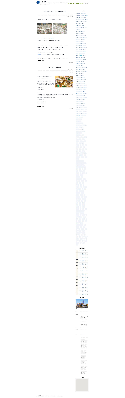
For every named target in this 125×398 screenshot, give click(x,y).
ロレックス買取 (78, 135)
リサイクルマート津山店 (79, 123)
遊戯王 (80, 218)
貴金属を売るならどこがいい (80, 210)
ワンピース (77, 137)
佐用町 (85, 141)
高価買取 (86, 240)
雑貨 (80, 236)
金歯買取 (82, 228)
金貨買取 (80, 230)
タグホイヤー (81, 73)
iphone (84, 17)
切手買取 (77, 147)
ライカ (81, 113)
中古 (76, 139)
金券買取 (77, 226)
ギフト (84, 49)
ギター (77, 49)
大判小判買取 (78, 157)
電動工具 (77, 238)
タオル (77, 73)
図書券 (77, 155)
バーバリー (81, 85)
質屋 (70, 72)
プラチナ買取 (85, 97)
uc (82, 23)
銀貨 (84, 234)
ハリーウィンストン (79, 91)
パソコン (82, 87)
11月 (85, 254)
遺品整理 (84, 218)
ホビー (86, 109)
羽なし (77, 204)
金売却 (84, 226)
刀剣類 (83, 145)
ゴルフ (84, 55)
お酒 (76, 45)
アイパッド (77, 27)
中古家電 (83, 139)
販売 (83, 208)
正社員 (80, 188)
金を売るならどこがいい (79, 224)
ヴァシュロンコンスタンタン (80, 31)
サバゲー (77, 59)
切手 (85, 145)
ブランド (82, 101)
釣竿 (79, 234)
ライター (85, 113)
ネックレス (83, 83)
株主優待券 (84, 186)
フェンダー (77, 95)
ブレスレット (81, 107)
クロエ (80, 53)
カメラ (77, 47)
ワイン (83, 135)
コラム (74, 6)
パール (85, 85)
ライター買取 (78, 115)
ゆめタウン (77, 113)
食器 (86, 238)
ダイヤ (50, 70)
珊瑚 (81, 196)
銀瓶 (82, 234)
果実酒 (81, 186)
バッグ (85, 87)
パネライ (84, 89)
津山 (85, 188)
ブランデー (77, 101)
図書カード (77, 153)
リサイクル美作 (84, 125)
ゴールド (44, 70)
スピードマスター (78, 67)
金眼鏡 (86, 228)
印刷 (43, 106)
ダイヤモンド (78, 71)
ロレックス (77, 131)
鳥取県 (77, 244)
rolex (85, 21)
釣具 (76, 234)
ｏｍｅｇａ (77, 21)
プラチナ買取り (78, 99)
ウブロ (85, 35)
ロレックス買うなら (79, 133)
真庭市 (80, 198)
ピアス (81, 93)
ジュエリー (47, 70)
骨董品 (80, 240)
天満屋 (86, 157)
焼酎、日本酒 (78, 196)
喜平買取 (83, 151)
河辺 (82, 188)
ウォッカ (81, 35)
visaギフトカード (78, 25)
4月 (83, 250)
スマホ (77, 69)
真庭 (76, 198)
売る (85, 155)
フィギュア (84, 93)
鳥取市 (83, 242)
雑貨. (82, 236)
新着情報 (47, 6)
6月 (87, 250)
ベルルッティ (78, 109)
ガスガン (84, 45)
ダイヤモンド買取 (83, 71)
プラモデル (83, 99)
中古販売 (81, 141)
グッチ (77, 53)
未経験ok (77, 186)
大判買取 (82, 157)
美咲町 (80, 202)
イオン (86, 27)
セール (80, 69)
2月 (80, 250)
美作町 (77, 202)
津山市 (67, 70)
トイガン (83, 81)
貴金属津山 (77, 212)
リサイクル (80, 117)
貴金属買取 (82, 212)
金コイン (79, 220)
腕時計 (80, 204)
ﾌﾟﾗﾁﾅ (81, 97)
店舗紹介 (71, 6)
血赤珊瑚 (77, 206)
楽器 (76, 188)
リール (77, 117)
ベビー (85, 107)
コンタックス (83, 57)
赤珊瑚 (77, 218)
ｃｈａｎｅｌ (78, 17)
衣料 (80, 206)
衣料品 (83, 206)
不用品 (81, 137)
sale (76, 23)
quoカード (82, 21)
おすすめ (81, 43)
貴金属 (68, 16)
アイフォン (82, 27)
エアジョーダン (82, 37)
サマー (81, 59)
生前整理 (85, 196)
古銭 (85, 149)
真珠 (76, 200)
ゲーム (83, 53)
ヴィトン (77, 35)
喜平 (80, 151)
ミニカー (80, 111)
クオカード (84, 51)
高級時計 (77, 242)
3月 (82, 250)
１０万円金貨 (78, 15)
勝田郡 (80, 149)
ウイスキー (77, 33)
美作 (82, 200)
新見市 (77, 182)
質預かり (62, 6)
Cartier (86, 15)
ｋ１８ (39, 70)
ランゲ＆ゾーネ (83, 115)
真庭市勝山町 (84, 198)
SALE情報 (80, 6)
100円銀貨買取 (83, 13)
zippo (83, 25)
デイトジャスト (83, 77)
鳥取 (80, 242)
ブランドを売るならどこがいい (80, 103)
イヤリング (77, 29)
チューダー (82, 75)
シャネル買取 (78, 61)
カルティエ (85, 47)
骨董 (76, 240)
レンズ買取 (82, 129)
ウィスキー (82, 33)
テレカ (85, 79)
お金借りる (80, 45)
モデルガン (84, 111)
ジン (81, 65)
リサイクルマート (63, 70)
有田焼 (81, 184)
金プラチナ (81, 222)
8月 (80, 251)
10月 (84, 254)
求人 (77, 6)
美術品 (83, 202)
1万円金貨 (82, 15)
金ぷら (86, 220)
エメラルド (82, 39)
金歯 (79, 228)
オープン (77, 43)
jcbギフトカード (78, 19)
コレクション (78, 57)
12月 (87, 254)
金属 (76, 228)
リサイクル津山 (78, 125)
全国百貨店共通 (81, 143)
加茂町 (81, 147)
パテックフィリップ (79, 89)
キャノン (80, 51)
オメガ (85, 43)
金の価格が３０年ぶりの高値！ (55, 67)
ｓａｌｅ (80, 23)
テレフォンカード (78, 81)
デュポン (81, 79)
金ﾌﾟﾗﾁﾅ (77, 222)
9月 (82, 254)
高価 (82, 240)
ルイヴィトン (81, 127)
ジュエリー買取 (83, 63)
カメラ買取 (80, 47)
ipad (81, 17)
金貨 (76, 230)
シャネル (84, 59)
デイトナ (77, 79)
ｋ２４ (41, 70)
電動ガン (86, 236)
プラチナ (53, 70)
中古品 (80, 139)
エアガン (77, 37)
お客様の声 (66, 6)
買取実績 (58, 6)
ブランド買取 (82, 105)
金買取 (83, 230)
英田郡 (83, 204)
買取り (83, 214)
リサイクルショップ (58, 70)
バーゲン (77, 85)
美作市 (85, 200)
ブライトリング (83, 95)
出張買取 (77, 145)
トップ (44, 6)
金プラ (83, 220)
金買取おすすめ (78, 232)
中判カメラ (85, 137)
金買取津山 (83, 232)
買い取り (77, 214)
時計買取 (77, 184)
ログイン (86, 3)
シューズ (82, 61)
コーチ (77, 55)
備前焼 (77, 143)
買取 (70, 16)
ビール (84, 91)
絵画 (79, 200)
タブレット (77, 75)
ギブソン (80, 49)
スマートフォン (84, 67)
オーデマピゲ (82, 41)
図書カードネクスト (83, 153)
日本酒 (80, 182)
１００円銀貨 (78, 13)
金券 (85, 224)
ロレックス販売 (83, 131)
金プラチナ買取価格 (53, 6)
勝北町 (84, 147)
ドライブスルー (78, 83)
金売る (81, 226)
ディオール (77, 77)
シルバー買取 (78, 65)
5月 (85, 250)
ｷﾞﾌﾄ (76, 51)
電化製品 (81, 238)
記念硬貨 (77, 208)
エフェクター (78, 39)
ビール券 (77, 93)
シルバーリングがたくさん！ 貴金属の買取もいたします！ (55, 11)
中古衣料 (77, 141)
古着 (83, 149)
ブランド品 (77, 105)
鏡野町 (77, 236)
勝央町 (77, 149)
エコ (86, 37)
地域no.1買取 (81, 155)
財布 (80, 208)
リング (77, 127)
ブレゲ (77, 107)
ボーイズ (82, 109)
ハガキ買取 (77, 87)
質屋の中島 (43, 1)
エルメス (77, 41)
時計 (83, 182)
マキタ (77, 111)
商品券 (77, 151)
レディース (77, 129)
